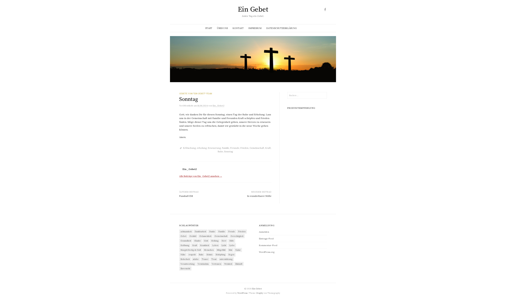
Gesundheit (186, 240)
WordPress (242, 293)
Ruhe (220, 151)
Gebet (183, 236)
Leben (215, 245)
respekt (192, 254)
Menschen (209, 250)
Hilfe (231, 240)
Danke (212, 231)
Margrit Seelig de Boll (191, 250)
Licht (224, 245)
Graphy (259, 293)
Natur (238, 250)
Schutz (210, 254)
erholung (202, 148)
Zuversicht (185, 268)
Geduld (192, 236)
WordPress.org (266, 252)
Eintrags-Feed (266, 238)
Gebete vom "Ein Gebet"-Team (195, 93)
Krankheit (204, 245)
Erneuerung (214, 148)
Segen (231, 254)
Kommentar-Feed (268, 245)
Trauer (205, 259)
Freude (231, 231)
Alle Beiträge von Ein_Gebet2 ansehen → (200, 176)
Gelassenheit (205, 236)
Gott (206, 240)
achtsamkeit (186, 231)
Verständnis (203, 264)
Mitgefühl (221, 250)
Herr (224, 240)
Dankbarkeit (200, 231)
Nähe (183, 254)
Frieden (244, 148)
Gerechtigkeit (237, 236)
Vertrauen (216, 264)
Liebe (232, 245)
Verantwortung (187, 264)
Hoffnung (185, 245)
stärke (196, 259)
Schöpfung (220, 254)
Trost (213, 259)
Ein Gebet (253, 9)
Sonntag (228, 151)
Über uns (222, 28)
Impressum (255, 28)
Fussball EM (186, 195)
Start (208, 28)
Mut (230, 250)
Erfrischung (189, 148)
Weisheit (228, 264)
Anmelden (264, 232)
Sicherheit (185, 259)
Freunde (234, 148)
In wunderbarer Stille (259, 195)
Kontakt (238, 28)
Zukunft (238, 264)
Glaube (197, 240)
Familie (225, 148)
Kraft (268, 148)
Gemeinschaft (257, 148)
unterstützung (226, 259)
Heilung (214, 240)
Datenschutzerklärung (281, 28)
